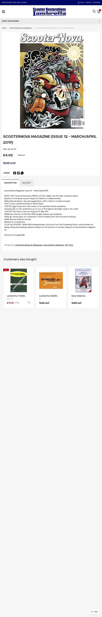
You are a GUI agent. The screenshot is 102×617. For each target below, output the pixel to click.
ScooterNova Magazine (53, 245)
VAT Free (69, 245)
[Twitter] (18, 173)
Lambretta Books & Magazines (28, 245)
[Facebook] (14, 173)
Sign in (88, 2)
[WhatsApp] (22, 173)
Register (96, 2)
